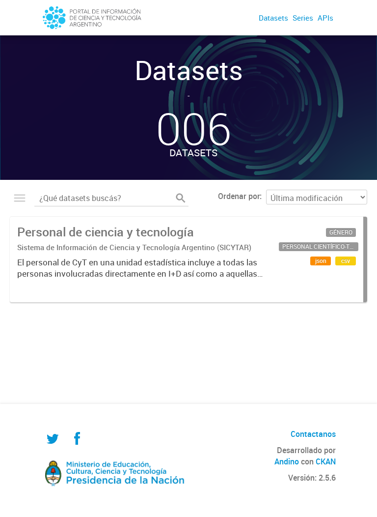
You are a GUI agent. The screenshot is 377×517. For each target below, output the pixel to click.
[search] (180, 198)
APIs (325, 18)
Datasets (273, 18)
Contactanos (313, 434)
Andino (286, 461)
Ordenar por (239, 196)
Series (303, 18)
